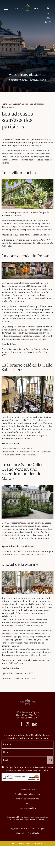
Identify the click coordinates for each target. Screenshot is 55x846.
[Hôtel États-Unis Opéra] (27, 8)
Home (4, 104)
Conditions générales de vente (27, 794)
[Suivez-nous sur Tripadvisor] (34, 725)
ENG (48, 17)
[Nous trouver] (48, 8)
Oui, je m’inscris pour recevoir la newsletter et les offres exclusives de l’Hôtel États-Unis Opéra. (29, 769)
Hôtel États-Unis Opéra (27, 712)
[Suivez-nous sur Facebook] (21, 725)
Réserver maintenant (31, 843)
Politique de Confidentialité (27, 799)
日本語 (48, 22)
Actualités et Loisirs (18, 104)
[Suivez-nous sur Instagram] (27, 725)
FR (48, 13)
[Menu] (6, 8)
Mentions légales (27, 789)
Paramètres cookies (27, 808)
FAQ (27, 803)
